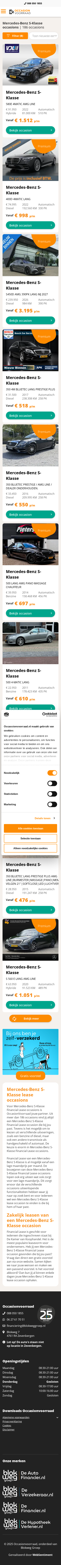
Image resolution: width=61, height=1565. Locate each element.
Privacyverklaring (12, 1421)
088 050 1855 (34, 3)
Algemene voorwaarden (16, 1417)
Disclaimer (9, 1429)
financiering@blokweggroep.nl (26, 1326)
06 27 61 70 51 (16, 1319)
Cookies (7, 1425)
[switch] (52, 783)
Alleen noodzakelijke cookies (30, 848)
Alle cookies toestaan (30, 828)
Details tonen (42, 818)
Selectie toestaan (31, 838)
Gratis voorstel (30, 1076)
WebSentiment (43, 1555)
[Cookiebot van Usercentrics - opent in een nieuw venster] (43, 714)
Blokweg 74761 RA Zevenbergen (20, 1334)
